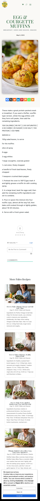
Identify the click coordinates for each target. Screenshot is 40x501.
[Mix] (25, 99)
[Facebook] (7, 99)
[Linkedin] (18, 99)
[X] (11, 99)
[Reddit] (14, 99)
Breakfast (8, 30)
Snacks (33, 30)
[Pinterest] (21, 99)
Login (31, 243)
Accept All (19, 496)
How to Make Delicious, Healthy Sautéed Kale (20, 355)
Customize (19, 488)
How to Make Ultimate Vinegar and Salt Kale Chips (20, 307)
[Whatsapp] (29, 99)
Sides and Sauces (21, 30)
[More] (32, 99)
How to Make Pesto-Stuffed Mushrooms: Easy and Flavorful (20, 403)
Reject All (19, 492)
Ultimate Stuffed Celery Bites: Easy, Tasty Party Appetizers (20, 451)
